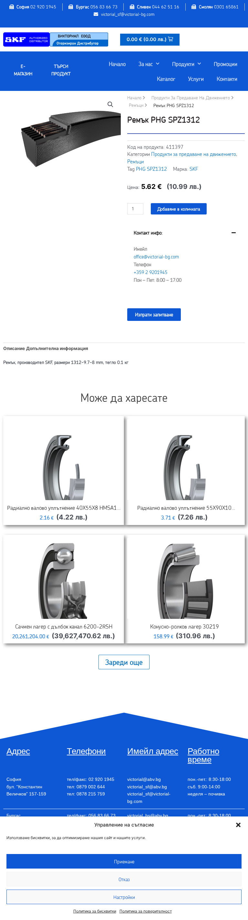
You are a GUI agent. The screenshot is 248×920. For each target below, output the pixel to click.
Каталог (166, 78)
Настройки (124, 897)
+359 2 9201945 (150, 272)
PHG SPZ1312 (151, 168)
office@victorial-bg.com (156, 256)
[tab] (186, 261)
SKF (194, 168)
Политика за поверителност (145, 911)
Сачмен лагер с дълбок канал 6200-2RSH (63, 626)
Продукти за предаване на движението (190, 97)
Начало (117, 63)
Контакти (227, 78)
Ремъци (136, 105)
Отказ (124, 879)
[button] (238, 825)
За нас (146, 63)
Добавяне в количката (178, 209)
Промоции (225, 63)
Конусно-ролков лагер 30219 (184, 626)
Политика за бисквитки (94, 911)
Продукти (183, 63)
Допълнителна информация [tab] (57, 348)
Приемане (124, 861)
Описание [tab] (14, 348)
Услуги (196, 78)
